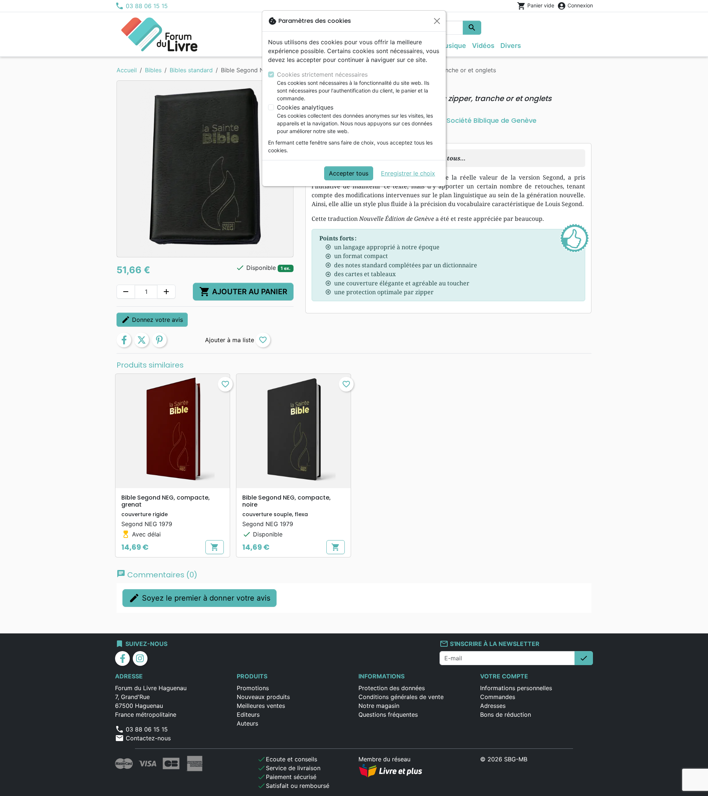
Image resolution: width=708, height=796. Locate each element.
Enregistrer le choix (408, 173)
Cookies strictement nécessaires (322, 74)
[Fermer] (437, 21)
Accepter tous (348, 173)
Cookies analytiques (305, 107)
